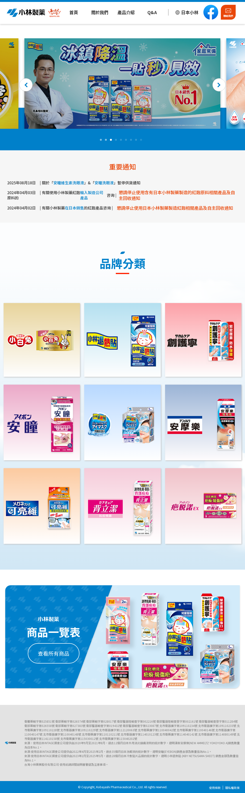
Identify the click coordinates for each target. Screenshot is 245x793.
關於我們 (99, 12)
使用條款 (215, 788)
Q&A (152, 12)
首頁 (73, 12)
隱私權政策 (232, 788)
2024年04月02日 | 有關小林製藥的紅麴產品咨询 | (120, 208)
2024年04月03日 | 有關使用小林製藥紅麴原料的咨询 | (121, 195)
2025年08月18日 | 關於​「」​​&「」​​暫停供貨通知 (73, 182)
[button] (26, 84)
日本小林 (189, 12)
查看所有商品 (53, 653)
